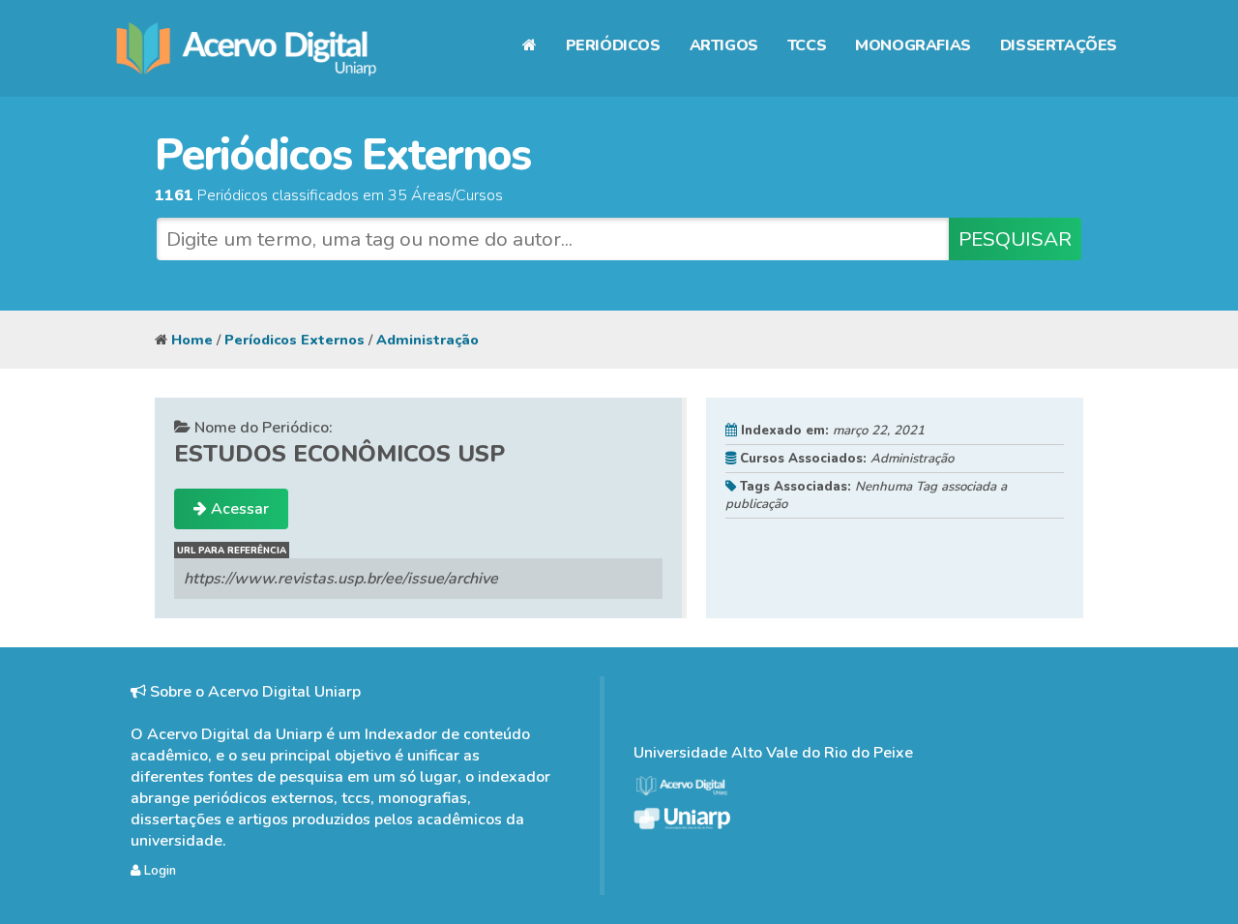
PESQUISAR (1015, 239)
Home (192, 339)
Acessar (238, 509)
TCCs (806, 45)
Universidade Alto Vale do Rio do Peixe (773, 752)
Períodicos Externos (294, 339)
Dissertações (1058, 45)
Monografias (913, 45)
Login (158, 870)
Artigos (724, 45)
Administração (427, 339)
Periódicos (613, 45)
